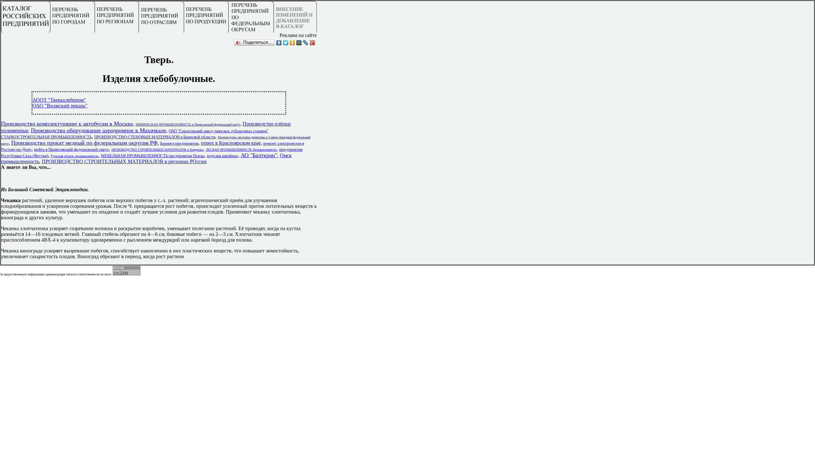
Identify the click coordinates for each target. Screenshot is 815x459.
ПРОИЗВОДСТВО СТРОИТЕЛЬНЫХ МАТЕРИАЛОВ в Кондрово (157, 149)
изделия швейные (222, 155)
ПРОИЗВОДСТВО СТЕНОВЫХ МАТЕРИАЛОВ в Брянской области (154, 137)
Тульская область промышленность (74, 156)
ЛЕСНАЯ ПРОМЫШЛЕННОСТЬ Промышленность (241, 149)
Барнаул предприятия (179, 143)
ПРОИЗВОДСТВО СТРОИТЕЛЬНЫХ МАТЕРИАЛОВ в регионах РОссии (124, 161)
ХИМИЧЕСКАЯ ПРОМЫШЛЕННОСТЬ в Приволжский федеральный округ (187, 124)
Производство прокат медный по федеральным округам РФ (84, 143)
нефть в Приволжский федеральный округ (71, 149)
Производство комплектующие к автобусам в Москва (67, 123)
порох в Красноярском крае (231, 143)
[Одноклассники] (292, 43)
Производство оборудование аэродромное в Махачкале (98, 130)
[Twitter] (285, 43)
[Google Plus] (312, 43)
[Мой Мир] (299, 43)
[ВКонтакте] (279, 43)
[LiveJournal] (305, 43)
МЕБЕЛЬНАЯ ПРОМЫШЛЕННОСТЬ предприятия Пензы (152, 155)
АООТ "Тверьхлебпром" (59, 100)
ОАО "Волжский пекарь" (60, 105)
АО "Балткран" (259, 155)
